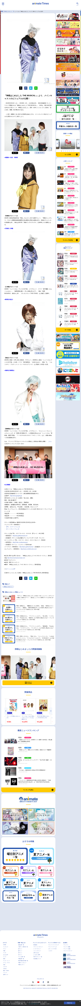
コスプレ (5, 966)
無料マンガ (5, 974)
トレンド (5, 972)
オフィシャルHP (10, 569)
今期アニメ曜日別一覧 (23, 946)
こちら (50, 441)
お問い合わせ (36, 952)
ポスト (16, 152)
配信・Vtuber (6, 970)
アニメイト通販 (67, 946)
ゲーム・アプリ (6, 962)
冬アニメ (20, 954)
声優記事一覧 (21, 958)
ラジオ (4, 952)
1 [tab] (61, 150)
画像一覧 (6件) (40, 152)
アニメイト (66, 944)
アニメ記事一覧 (21, 956)
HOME (4, 944)
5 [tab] (70, 150)
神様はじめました (8, 586)
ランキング (5, 946)
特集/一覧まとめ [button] (21, 942)
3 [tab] (65, 150)
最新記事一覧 (21, 944)
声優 (4, 950)
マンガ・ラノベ (6, 960)
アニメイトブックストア (53, 944)
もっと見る (68, 154)
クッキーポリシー (37, 948)
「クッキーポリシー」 (34, 1003)
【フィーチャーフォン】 (13, 529)
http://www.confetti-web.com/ (28, 549)
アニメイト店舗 (67, 948)
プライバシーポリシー (38, 946)
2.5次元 (4, 968)
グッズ (4, 956)
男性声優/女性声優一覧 (23, 960)
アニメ (4, 948)
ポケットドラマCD (52, 948)
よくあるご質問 (36, 954)
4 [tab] (68, 150)
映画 (4, 958)
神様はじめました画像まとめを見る (28, 683)
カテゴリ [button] (5, 942)
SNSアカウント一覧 (37, 956)
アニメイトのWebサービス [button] (54, 942)
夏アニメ (20, 950)
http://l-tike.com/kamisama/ (20, 542)
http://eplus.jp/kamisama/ (26, 546)
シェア (27, 152)
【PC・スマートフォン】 (13, 526)
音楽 (4, 964)
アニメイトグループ (68, 950)
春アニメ (20, 948)
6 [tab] (72, 150)
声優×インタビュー (22, 962)
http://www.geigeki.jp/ (16, 495)
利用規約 (35, 944)
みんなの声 (5, 954)
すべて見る (68, 330)
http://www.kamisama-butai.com (16, 558)
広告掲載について (37, 958)
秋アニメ (20, 952)
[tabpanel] (67, 144)
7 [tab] (74, 150)
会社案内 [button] (65, 942)
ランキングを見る (28, 790)
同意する (69, 1003)
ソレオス (50, 950)
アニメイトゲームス (52, 946)
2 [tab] (63, 150)
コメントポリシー (37, 950)
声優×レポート (21, 964)
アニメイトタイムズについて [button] (39, 942)
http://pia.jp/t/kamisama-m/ (20, 535)
